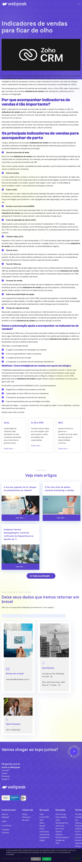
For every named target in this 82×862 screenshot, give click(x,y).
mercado (5, 145)
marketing (24, 169)
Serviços (25, 820)
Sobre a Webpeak (5, 815)
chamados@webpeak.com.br (17, 679)
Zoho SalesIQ (61, 817)
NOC (41, 820)
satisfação (63, 84)
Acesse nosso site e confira (13, 412)
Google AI (5, 779)
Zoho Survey (61, 814)
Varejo (24, 814)
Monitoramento (62, 837)
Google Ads (60, 840)
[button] (78, 4)
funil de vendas (53, 112)
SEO (57, 843)
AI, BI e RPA (44, 817)
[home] (21, 4)
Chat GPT (6, 770)
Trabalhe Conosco (5, 831)
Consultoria (6, 825)
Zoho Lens (60, 826)
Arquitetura (44, 834)
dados (77, 301)
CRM (76, 274)
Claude (4, 773)
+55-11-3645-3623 (13, 730)
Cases (4, 821)
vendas (71, 333)
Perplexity (6, 776)
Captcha (59, 834)
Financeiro (26, 817)
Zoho (42, 814)
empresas (50, 78)
